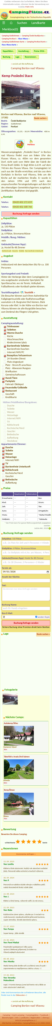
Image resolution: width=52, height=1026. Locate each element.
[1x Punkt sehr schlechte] (18, 842)
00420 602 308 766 (22, 207)
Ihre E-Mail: (7, 613)
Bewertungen (7, 1018)
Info (17, 1018)
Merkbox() (10, 29)
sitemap (45, 1018)
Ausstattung (23, 51)
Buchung (6, 57)
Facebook (44, 1015)
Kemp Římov (9, 790)
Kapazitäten (8, 51)
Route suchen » (40, 118)
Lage (17, 57)
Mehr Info (29, 7)
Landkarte (38, 23)
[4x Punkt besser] (34, 842)
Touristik (28, 292)
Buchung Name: (9, 605)
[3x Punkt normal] (28, 842)
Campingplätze (32, 1015)
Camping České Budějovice (33, 36)
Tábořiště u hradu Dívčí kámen (17, 757)
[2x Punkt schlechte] (23, 842)
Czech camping (18, 1015)
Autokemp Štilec (11, 723)
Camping (6, 1015)
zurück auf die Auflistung (22, 64)
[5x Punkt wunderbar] (39, 842)
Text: (4, 585)
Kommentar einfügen (26, 854)
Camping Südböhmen (10, 36)
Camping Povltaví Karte (36, 42)
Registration (35, 1018)
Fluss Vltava (23, 39)
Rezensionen (30, 57)
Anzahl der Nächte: (11, 577)
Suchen (22, 23)
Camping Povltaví (9, 39)
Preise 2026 (39, 51)
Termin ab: (7, 568)
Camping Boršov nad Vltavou (27, 68)
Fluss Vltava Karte (9, 45)
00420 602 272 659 (22, 202)
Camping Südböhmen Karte (13, 42)
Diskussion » (21, 995)
